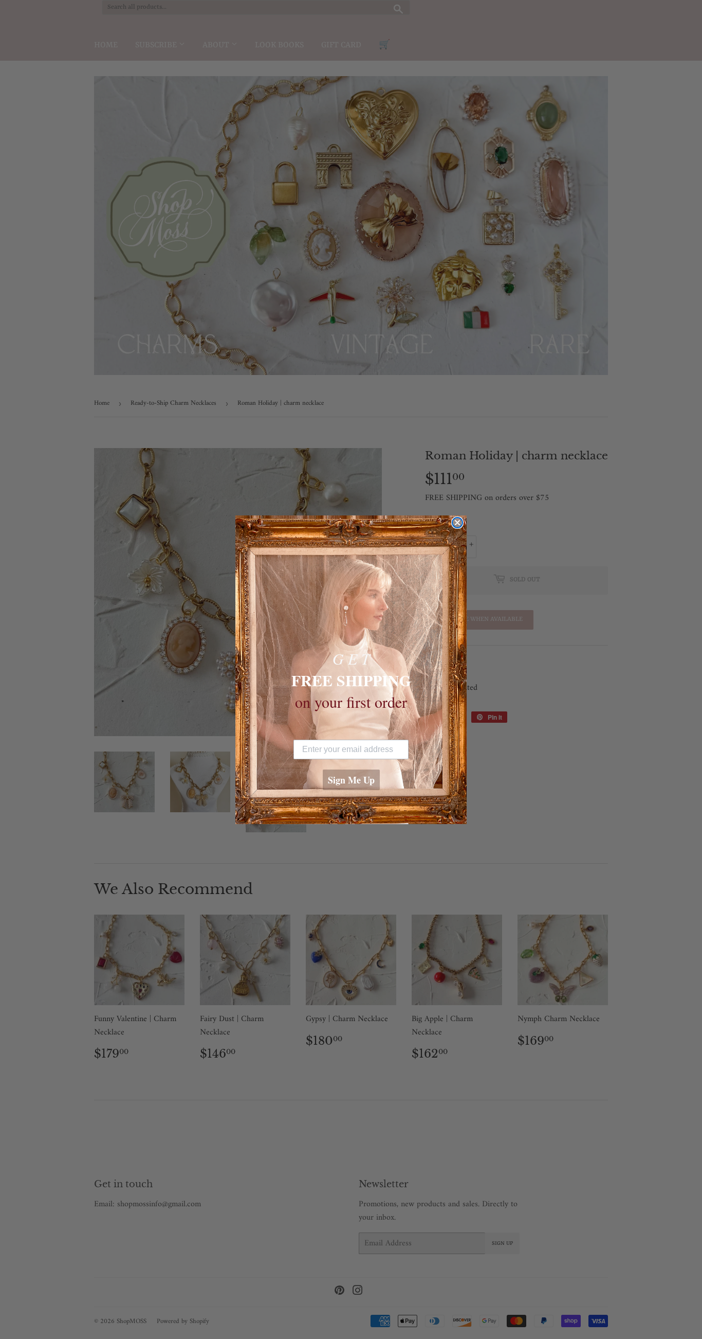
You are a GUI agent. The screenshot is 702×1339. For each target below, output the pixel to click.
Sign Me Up (351, 780)
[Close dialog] (457, 522)
